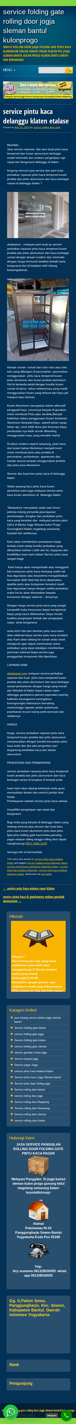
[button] (22, 1415)
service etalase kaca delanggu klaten (47, 863)
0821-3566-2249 (36, 843)
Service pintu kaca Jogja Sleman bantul (37, 1077)
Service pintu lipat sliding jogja (32, 1083)
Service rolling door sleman (30, 1114)
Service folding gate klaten (30, 1040)
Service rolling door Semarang (32, 1108)
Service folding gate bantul (30, 1027)
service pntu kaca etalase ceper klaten (29, 888)
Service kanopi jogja (26, 1058)
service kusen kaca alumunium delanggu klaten (32, 866)
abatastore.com (17, 673)
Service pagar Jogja (26, 1064)
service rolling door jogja (28, 1095)
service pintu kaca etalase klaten (33, 1071)
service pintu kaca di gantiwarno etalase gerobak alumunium (33, 899)
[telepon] (66, 1415)
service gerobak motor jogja (30, 1052)
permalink (46, 874)
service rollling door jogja (46, 127)
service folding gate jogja (29, 1034)
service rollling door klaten (29, 1120)
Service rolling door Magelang (31, 1101)
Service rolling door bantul (29, 1089)
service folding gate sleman (30, 1046)
